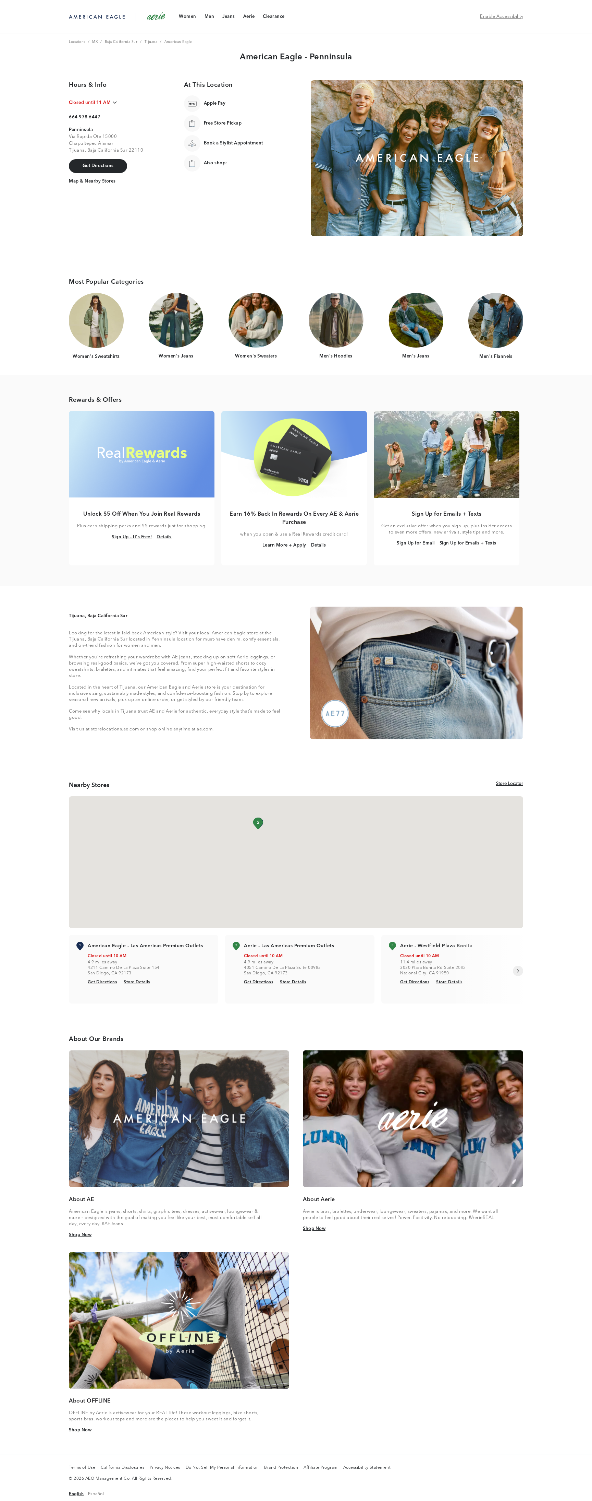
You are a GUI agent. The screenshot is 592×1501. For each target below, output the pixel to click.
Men (209, 18)
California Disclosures (122, 1468)
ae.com (204, 729)
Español (96, 1494)
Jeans (228, 18)
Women (187, 18)
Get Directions (102, 982)
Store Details (137, 982)
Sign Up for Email (416, 543)
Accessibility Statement (367, 1468)
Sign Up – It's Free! (132, 537)
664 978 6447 (84, 117)
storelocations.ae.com (115, 729)
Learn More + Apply (284, 545)
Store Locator (509, 783)
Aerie (249, 18)
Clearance (273, 18)
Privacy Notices (165, 1468)
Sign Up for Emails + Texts (468, 543)
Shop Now (80, 1234)
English (76, 1494)
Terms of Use (82, 1468)
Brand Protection (281, 1468)
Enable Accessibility (501, 16)
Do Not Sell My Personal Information (222, 1468)
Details (164, 537)
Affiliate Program (321, 1468)
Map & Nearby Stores (92, 181)
